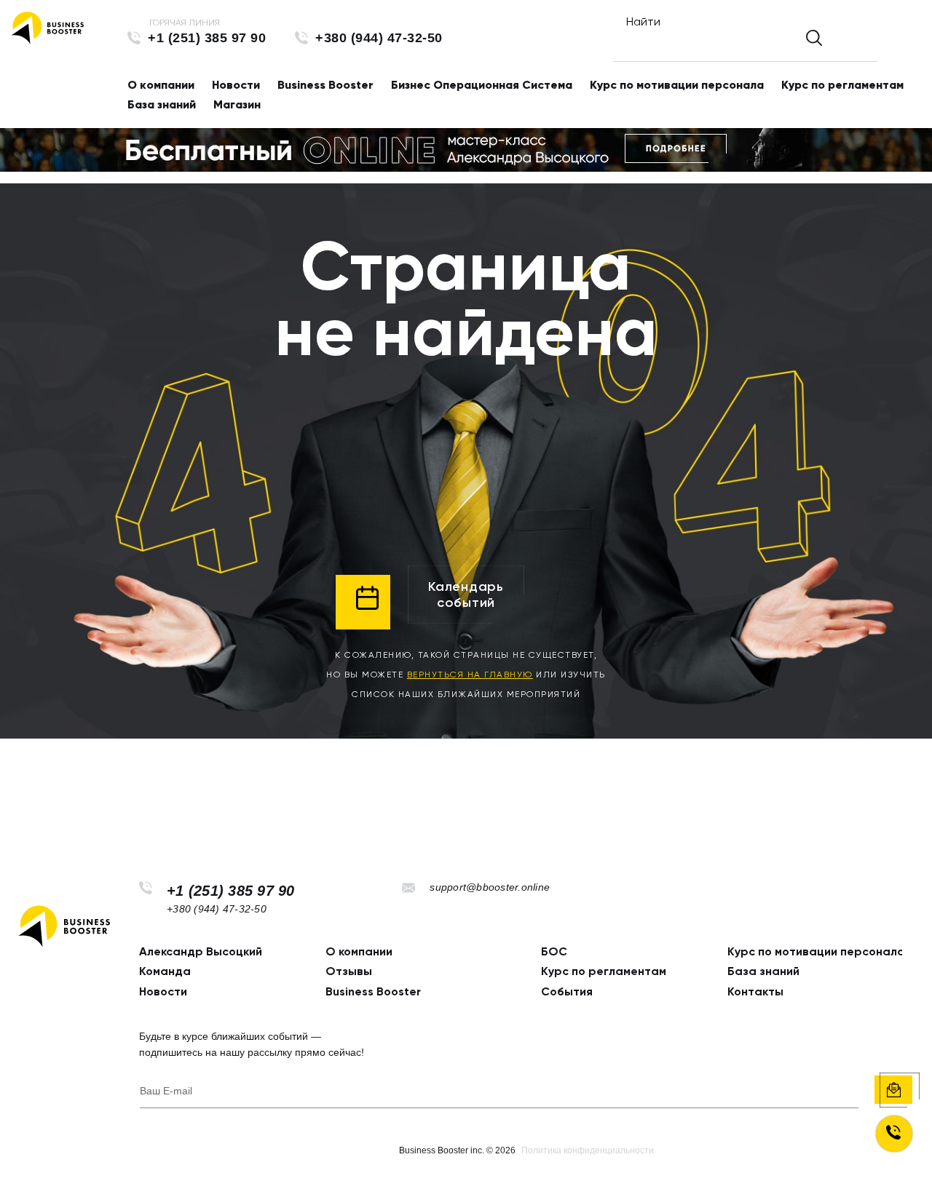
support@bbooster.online (490, 887)
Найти (643, 21)
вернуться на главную (470, 674)
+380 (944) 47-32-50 (379, 38)
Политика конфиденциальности (587, 1150)
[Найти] (814, 38)
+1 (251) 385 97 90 (207, 38)
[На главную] (47, 28)
